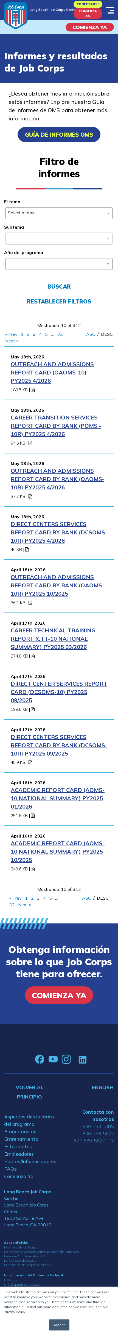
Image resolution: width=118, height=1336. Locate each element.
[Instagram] (66, 1059)
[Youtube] (53, 1059)
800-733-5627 (98, 1133)
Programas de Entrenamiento (21, 1135)
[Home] (15, 15)
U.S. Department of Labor (22, 1284)
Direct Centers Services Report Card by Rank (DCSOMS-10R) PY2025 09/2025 (59, 745)
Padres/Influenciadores (29, 1161)
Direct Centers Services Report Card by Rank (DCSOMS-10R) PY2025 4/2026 (59, 532)
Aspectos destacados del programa (29, 1120)
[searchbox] (9, 262)
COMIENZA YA (89, 27)
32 (60, 334)
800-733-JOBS (98, 1126)
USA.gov (10, 1280)
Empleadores (19, 1154)
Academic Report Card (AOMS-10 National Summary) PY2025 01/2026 (58, 798)
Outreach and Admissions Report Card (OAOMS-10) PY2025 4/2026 (52, 372)
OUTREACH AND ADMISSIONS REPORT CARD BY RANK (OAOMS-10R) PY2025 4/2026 (57, 479)
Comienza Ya (88, 13)
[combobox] (59, 213)
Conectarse (88, 4)
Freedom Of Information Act (24, 1256)
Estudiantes (18, 1146)
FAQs (10, 1169)
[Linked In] (82, 1059)
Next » (11, 341)
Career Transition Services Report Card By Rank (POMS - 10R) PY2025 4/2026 (56, 425)
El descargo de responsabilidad (27, 1265)
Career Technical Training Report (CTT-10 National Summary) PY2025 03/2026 (53, 638)
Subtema (14, 227)
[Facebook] (40, 1059)
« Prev (11, 334)
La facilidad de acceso (20, 1260)
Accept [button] (59, 1325)
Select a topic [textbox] (21, 212)
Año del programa (23, 252)
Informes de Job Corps (20, 1247)
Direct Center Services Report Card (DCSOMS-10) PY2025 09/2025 (59, 692)
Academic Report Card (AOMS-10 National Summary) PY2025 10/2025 (58, 851)
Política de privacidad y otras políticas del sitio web (41, 1252)
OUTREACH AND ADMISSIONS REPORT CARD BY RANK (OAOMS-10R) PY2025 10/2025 (57, 585)
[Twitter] (74, 1059)
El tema (12, 201)
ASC (90, 334)
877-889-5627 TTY (94, 1141)
